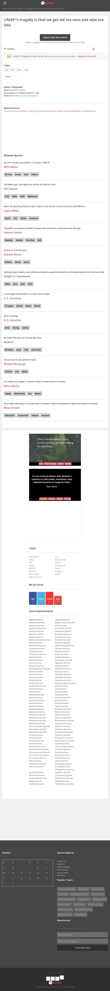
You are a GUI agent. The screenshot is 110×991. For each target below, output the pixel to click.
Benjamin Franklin (87, 56)
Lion (7, 196)
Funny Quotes (97, 889)
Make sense (19, 393)
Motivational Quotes (66, 899)
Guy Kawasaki (40, 111)
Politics (8, 262)
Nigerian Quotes (35, 577)
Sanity (25, 328)
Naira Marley (51, 486)
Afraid (19, 306)
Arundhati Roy (88, 111)
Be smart (9, 350)
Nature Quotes (64, 904)
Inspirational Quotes (66, 889)
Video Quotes (80, 914)
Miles (7, 284)
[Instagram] (57, 979)
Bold (22, 196)
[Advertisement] (55, 132)
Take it (34, 174)
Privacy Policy (63, 872)
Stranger (9, 306)
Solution (60, 499)
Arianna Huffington (72, 111)
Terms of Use (62, 870)
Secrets (8, 371)
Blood (18, 262)
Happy (8, 393)
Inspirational (34, 557)
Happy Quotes (84, 899)
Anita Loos (8, 111)
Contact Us (61, 861)
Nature (58, 568)
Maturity (67, 499)
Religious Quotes (65, 909)
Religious (58, 571)
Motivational (60, 565)
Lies (17, 371)
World (37, 306)
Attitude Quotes (99, 899)
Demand (52, 499)
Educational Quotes (83, 909)
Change (60, 464)
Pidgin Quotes (79, 904)
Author (16, 95)
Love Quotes (83, 889)
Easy (23, 284)
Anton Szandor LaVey (23, 111)
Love (41, 464)
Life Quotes (63, 894)
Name (24, 371)
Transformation (50, 464)
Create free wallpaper (55, 37)
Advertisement (63, 867)
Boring (16, 328)
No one (8, 174)
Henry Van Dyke (55, 111)
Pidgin (57, 574)
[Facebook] (48, 979)
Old (12, 70)
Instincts (34, 218)
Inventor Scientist (28, 95)
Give (26, 174)
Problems (43, 499)
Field (30, 284)
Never (7, 218)
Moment (9, 240)
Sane (7, 328)
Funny (31, 559)
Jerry (19, 350)
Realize (19, 240)
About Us (61, 864)
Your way (30, 240)
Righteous (32, 196)
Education (9, 415)
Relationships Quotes (80, 894)
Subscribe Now (82, 948)
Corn (15, 284)
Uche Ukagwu (69, 987)
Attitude (32, 568)
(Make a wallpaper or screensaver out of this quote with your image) (55, 42)
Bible (14, 196)
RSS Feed (61, 875)
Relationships (60, 559)
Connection (23, 415)
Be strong (36, 350)
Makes (38, 393)
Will (39, 240)
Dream (58, 562)
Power (18, 174)
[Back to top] (101, 974)
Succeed (45, 415)
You (15, 218)
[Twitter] (53, 979)
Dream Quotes (98, 894)
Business (32, 571)
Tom (26, 350)
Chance (35, 415)
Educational (33, 574)
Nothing (68, 464)
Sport (26, 262)
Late (26, 70)
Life (13, 8)
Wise (19, 70)
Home (8, 8)
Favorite (10, 49)
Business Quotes (95, 904)
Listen (23, 218)
